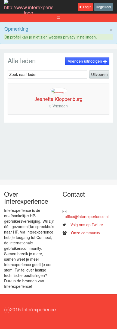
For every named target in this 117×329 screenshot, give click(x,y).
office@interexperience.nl (87, 216)
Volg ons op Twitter (86, 224)
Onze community (85, 232)
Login (86, 6)
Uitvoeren (99, 74)
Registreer (103, 6)
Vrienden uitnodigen (85, 61)
